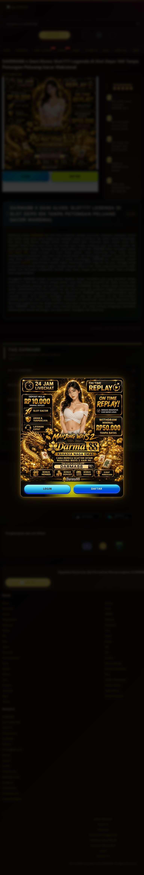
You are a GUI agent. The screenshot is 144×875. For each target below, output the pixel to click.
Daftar (96, 488)
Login (47, 488)
